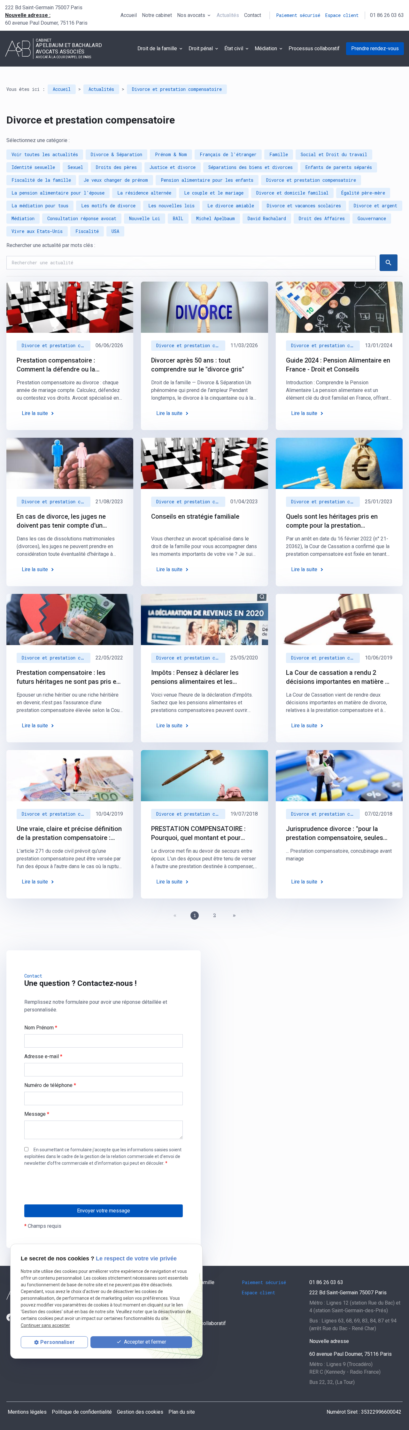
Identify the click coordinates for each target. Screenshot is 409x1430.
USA (115, 231)
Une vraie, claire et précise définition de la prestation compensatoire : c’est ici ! (69, 833)
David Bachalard (267, 218)
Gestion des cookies (140, 1412)
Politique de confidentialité (82, 1412)
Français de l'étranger (228, 154)
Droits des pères (116, 167)
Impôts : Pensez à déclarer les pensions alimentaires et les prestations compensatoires (195, 677)
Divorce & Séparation (116, 154)
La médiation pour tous (40, 206)
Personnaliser (57, 1342)
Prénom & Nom (171, 154)
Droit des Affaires (322, 218)
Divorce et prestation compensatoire (177, 89)
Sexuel (75, 167)
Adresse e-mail (43, 1056)
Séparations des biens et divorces (250, 167)
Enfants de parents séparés (338, 167)
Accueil (128, 15)
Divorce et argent (375, 206)
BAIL (178, 218)
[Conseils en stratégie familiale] (204, 463)
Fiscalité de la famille (41, 180)
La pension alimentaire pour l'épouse (58, 193)
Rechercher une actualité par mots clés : (50, 245)
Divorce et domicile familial (292, 193)
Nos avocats (191, 15)
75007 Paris (43, 7)
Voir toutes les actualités (45, 154)
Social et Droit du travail (334, 154)
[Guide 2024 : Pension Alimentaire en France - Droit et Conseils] (339, 307)
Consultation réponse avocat (81, 218)
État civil (233, 48)
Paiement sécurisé (298, 15)
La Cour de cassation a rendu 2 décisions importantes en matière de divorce (339, 677)
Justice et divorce (173, 167)
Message (36, 1114)
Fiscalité (87, 231)
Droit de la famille (157, 48)
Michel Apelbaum (215, 218)
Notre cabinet (157, 15)
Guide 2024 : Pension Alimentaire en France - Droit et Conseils (338, 364)
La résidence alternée (144, 193)
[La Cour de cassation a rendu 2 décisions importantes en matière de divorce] (339, 619)
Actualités (228, 15)
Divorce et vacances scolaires (304, 206)
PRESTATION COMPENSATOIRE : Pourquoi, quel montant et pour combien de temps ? (198, 833)
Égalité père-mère (363, 193)
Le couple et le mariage (213, 193)
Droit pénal (201, 48)
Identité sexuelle (33, 167)
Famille (278, 154)
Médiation (266, 48)
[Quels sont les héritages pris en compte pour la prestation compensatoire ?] (339, 463)
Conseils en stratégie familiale (195, 516)
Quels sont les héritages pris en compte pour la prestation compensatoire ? (332, 521)
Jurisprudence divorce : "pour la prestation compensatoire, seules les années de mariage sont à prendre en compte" (334, 833)
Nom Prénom (40, 1028)
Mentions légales (27, 1412)
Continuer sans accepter (45, 1325)
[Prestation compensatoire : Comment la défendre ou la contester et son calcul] (69, 307)
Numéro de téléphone (50, 1085)
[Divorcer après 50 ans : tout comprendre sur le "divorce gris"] (204, 307)
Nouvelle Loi (144, 218)
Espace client (342, 15)
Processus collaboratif (314, 48)
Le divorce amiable (230, 206)
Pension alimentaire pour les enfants (207, 180)
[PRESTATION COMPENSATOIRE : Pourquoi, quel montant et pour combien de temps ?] (204, 775)
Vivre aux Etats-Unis (37, 231)
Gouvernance (372, 218)
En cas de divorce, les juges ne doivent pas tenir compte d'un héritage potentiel (61, 521)
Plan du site (181, 1412)
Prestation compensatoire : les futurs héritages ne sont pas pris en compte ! (68, 677)
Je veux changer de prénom (116, 180)
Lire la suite (35, 413)
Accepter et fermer (144, 1342)
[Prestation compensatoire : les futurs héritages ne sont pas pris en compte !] (69, 619)
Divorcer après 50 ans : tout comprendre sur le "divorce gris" (197, 364)
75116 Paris (46, 23)
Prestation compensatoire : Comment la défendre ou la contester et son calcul (56, 365)
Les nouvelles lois (171, 206)
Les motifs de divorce (108, 206)
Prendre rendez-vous (375, 48)
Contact (252, 15)
